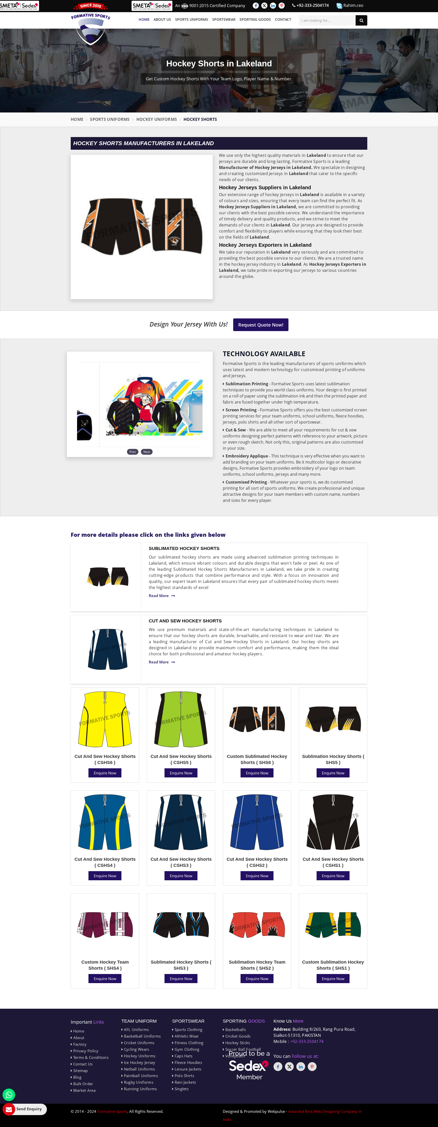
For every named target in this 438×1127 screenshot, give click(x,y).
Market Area (84, 1090)
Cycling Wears (136, 1049)
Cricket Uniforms (138, 1042)
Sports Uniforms (191, 19)
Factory (79, 1044)
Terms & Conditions (90, 1057)
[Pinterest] (282, 6)
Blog (76, 1077)
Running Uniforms (140, 1088)
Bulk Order (82, 1083)
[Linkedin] (273, 6)
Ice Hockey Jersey (139, 1062)
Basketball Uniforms (142, 1036)
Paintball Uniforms (140, 1075)
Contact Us (82, 1063)
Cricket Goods (237, 1036)
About (78, 1037)
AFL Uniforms (136, 1029)
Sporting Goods (255, 19)
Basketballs (235, 1029)
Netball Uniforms (139, 1069)
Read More (159, 595)
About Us (162, 19)
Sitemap (80, 1070)
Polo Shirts (183, 1075)
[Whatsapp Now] (9, 1094)
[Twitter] (264, 6)
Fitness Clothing (188, 1042)
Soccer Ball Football (242, 1049)
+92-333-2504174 (312, 5)
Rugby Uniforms (138, 1082)
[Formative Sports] (91, 24)
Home (144, 19)
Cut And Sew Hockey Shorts (185, 620)
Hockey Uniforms (156, 119)
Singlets (181, 1088)
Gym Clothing (186, 1049)
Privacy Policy (85, 1050)
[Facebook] (256, 6)
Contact (283, 19)
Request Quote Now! (260, 325)
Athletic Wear (186, 1036)
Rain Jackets (184, 1082)
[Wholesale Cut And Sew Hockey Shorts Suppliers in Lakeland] (107, 649)
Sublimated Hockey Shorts (184, 548)
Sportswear (223, 19)
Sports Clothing (187, 1029)
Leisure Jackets (187, 1069)
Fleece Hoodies (187, 1062)
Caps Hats (182, 1055)
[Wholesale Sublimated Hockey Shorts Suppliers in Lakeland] (107, 577)
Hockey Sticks (237, 1042)
